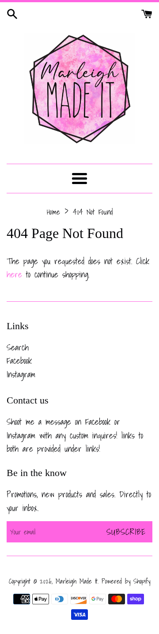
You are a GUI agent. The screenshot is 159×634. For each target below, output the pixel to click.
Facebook (19, 360)
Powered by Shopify (126, 581)
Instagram (21, 374)
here (14, 274)
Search (18, 347)
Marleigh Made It (77, 581)
